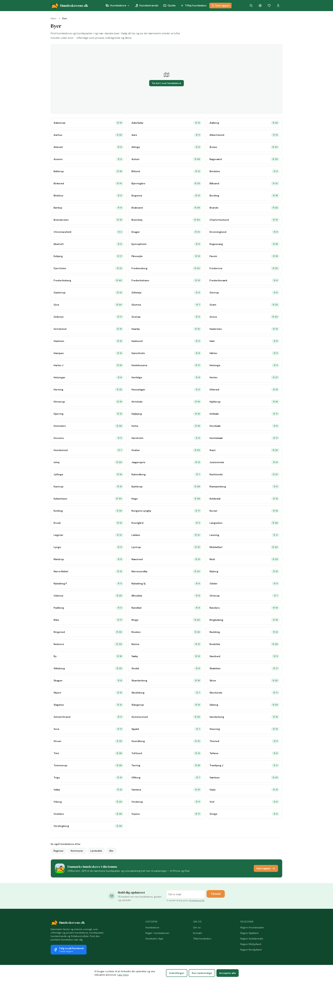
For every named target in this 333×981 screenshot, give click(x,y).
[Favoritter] (269, 5)
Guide (172, 5)
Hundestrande (148, 5)
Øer (111, 850)
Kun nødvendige (202, 973)
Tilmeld (216, 894)
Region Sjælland (249, 933)
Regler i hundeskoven (157, 933)
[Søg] (251, 5)
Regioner (58, 850)
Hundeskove (118, 5)
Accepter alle (227, 973)
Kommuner (77, 850)
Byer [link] (64, 18)
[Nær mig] (260, 5)
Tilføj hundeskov (196, 5)
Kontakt (197, 933)
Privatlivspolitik (196, 900)
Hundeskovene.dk (72, 922)
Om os (197, 927)
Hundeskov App (154, 938)
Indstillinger (176, 973)
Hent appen (222, 5)
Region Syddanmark (251, 938)
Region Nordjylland (251, 949)
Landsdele (96, 850)
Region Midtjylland (250, 944)
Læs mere (123, 974)
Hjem (53, 18)
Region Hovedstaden (252, 927)
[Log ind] (278, 5)
